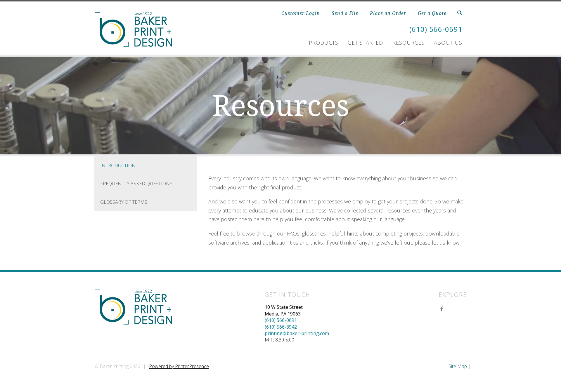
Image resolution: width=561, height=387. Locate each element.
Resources (408, 42)
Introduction (118, 165)
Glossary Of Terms (123, 202)
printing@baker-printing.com (297, 333)
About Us (448, 42)
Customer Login (300, 13)
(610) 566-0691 (436, 29)
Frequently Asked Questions (136, 183)
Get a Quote (432, 13)
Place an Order (388, 13)
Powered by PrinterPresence (179, 366)
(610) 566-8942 (281, 327)
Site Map (458, 366)
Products (323, 42)
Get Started (365, 42)
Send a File (345, 13)
